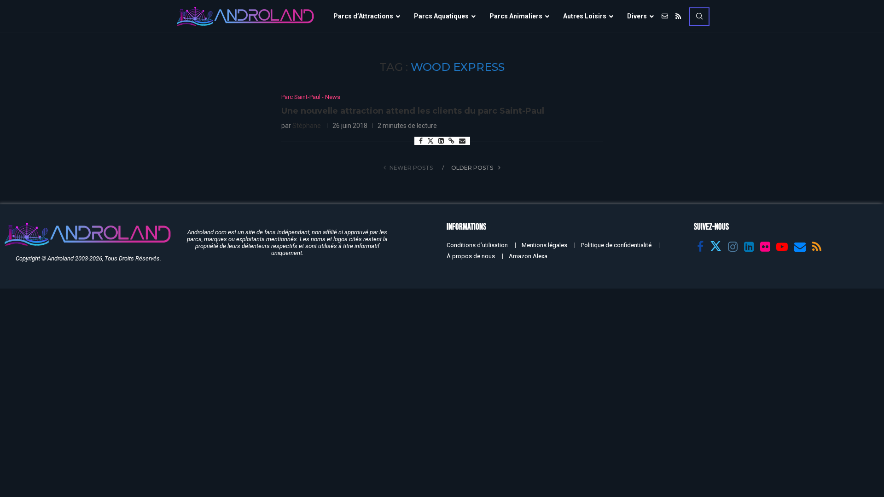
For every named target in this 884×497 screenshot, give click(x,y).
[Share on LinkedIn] (441, 140)
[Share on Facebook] (421, 140)
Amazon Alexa (528, 256)
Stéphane (306, 125)
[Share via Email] (462, 140)
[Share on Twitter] (430, 140)
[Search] (699, 16)
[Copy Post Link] (451, 140)
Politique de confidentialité (616, 245)
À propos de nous (471, 256)
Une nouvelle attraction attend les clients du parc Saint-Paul (412, 111)
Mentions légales (544, 245)
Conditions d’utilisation (477, 245)
